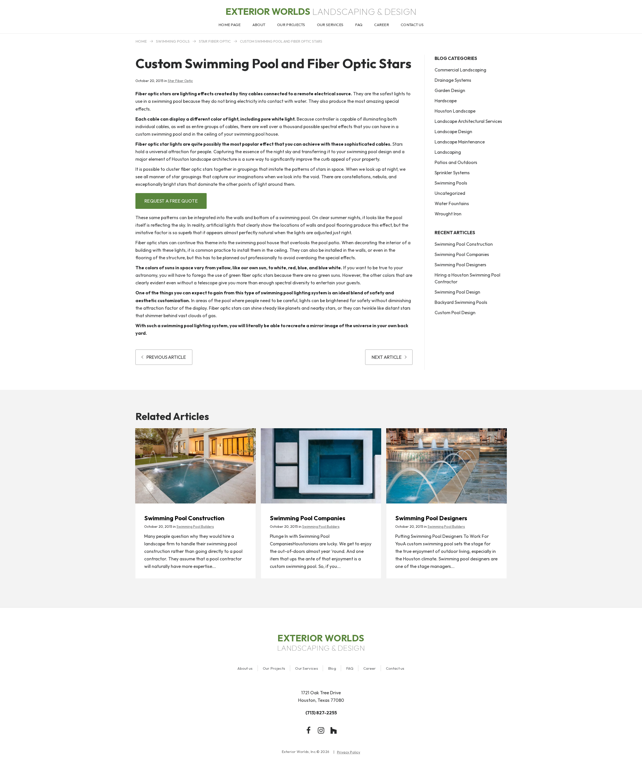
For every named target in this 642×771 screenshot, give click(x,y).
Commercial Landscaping (460, 70)
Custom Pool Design (455, 312)
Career (369, 668)
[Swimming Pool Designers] (446, 465)
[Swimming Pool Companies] (321, 465)
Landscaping (448, 152)
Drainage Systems (453, 80)
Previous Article (166, 357)
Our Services (306, 668)
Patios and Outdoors (456, 162)
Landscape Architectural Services (468, 121)
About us (245, 668)
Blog (332, 668)
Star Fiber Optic (215, 41)
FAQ (349, 668)
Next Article (387, 357)
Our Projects (274, 668)
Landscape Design (453, 131)
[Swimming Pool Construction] (195, 465)
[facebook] (308, 730)
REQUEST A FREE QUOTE (171, 201)
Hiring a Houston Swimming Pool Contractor (467, 278)
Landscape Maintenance (460, 142)
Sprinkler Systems (452, 173)
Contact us (395, 668)
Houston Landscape (455, 111)
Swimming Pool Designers (460, 265)
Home (141, 41)
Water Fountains (452, 203)
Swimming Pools (173, 41)
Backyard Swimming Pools (461, 302)
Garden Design (450, 90)
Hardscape (446, 101)
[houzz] (333, 730)
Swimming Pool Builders (195, 526)
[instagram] (321, 730)
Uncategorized (450, 193)
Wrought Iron (448, 214)
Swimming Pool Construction (464, 244)
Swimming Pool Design (457, 292)
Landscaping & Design (321, 11)
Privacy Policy (348, 752)
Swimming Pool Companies (462, 254)
